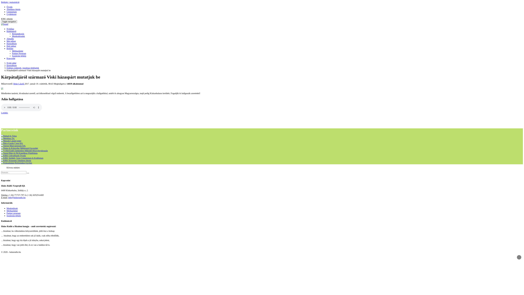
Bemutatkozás (18, 34)
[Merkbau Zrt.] (8, 138)
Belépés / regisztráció (10, 2)
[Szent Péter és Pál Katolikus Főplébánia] (19, 153)
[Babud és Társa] (9, 136)
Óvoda (9, 7)
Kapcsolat (11, 58)
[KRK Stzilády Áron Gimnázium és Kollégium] (22, 158)
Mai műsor (11, 41)
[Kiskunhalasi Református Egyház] (16, 163)
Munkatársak (12, 208)
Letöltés (4, 113)
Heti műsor (11, 46)
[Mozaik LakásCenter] (11, 141)
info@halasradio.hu (17, 197)
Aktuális (10, 39)
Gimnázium (12, 12)
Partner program (13, 213)
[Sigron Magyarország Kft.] (13, 146)
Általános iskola (13, 9)
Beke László (19, 84)
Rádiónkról (11, 31)
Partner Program (19, 53)
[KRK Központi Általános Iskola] (16, 160)
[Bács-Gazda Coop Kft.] (12, 143)
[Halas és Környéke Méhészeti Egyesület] (19, 148)
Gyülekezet (11, 14)
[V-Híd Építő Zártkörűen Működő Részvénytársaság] (24, 151)
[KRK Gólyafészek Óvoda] (13, 155)
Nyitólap (10, 29)
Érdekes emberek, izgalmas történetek (23, 68)
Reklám (10, 48)
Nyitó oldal (11, 63)
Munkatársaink (18, 36)
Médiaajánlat (17, 51)
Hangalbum (12, 43)
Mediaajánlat (12, 211)
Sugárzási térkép (19, 56)
